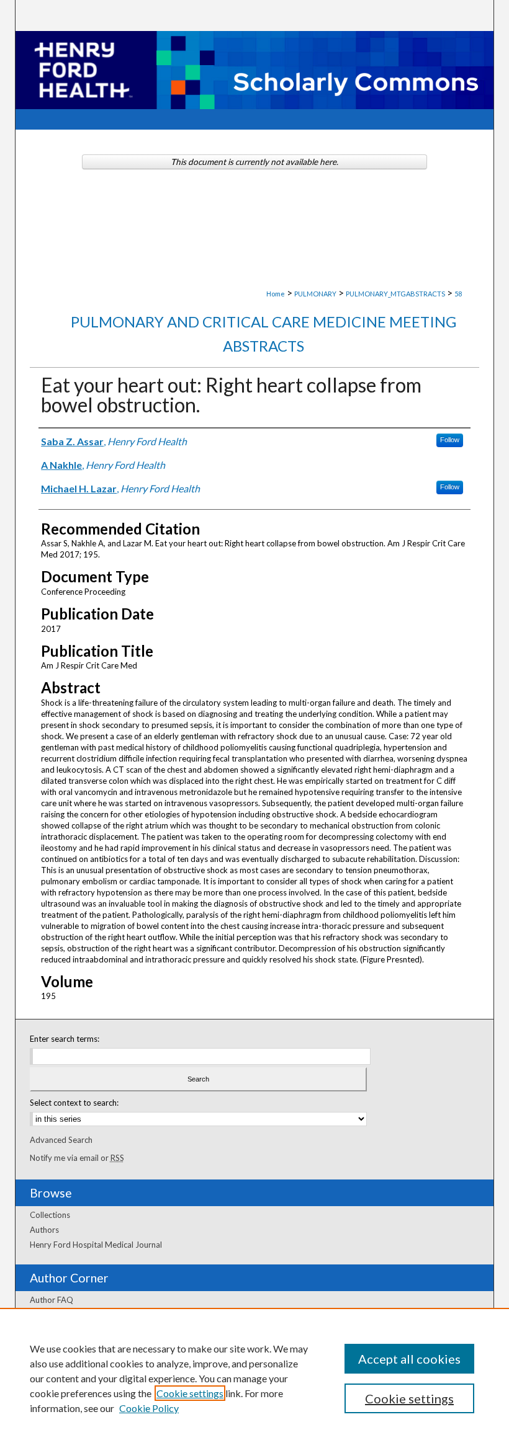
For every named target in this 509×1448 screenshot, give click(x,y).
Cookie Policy (149, 1408)
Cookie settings (189, 1393)
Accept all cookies (409, 1358)
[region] (254, 1378)
